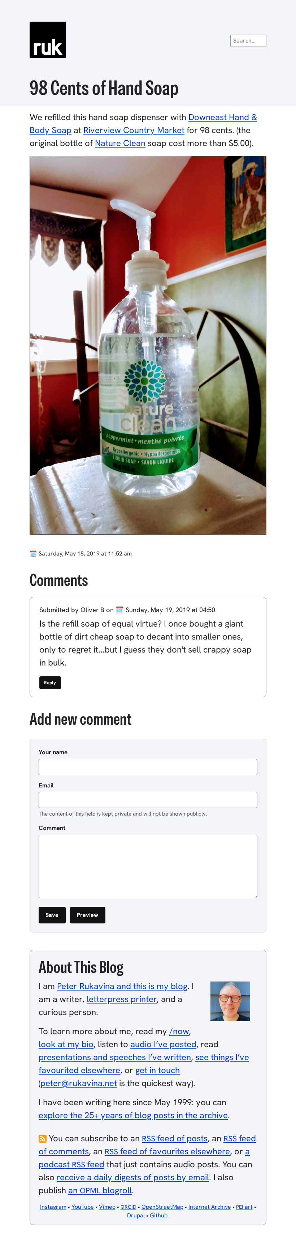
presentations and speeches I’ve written (115, 1057)
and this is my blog (122, 986)
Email (46, 785)
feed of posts (175, 1138)
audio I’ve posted (163, 1044)
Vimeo (107, 1207)
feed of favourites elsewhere (167, 1151)
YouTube (82, 1207)
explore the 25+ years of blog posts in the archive (133, 1115)
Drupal (136, 1215)
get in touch (157, 1070)
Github (158, 1215)
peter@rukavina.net (78, 1083)
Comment (52, 828)
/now (179, 1031)
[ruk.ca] (148, 40)
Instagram (53, 1207)
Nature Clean (120, 143)
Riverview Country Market (133, 130)
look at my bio (66, 1044)
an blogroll (100, 1190)
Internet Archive (209, 1207)
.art (244, 1207)
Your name (53, 752)
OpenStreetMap (162, 1207)
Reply (50, 683)
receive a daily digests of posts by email (133, 1177)
